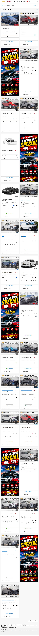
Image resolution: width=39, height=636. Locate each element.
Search (35, 5)
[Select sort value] (37, 9)
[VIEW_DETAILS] (10, 141)
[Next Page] (31, 621)
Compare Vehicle (7, 44)
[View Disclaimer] (36, 73)
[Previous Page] (29, 621)
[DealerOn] (3, 629)
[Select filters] (35, 9)
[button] (18, 19)
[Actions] (17, 28)
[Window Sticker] (17, 158)
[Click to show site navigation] (37, 1)
